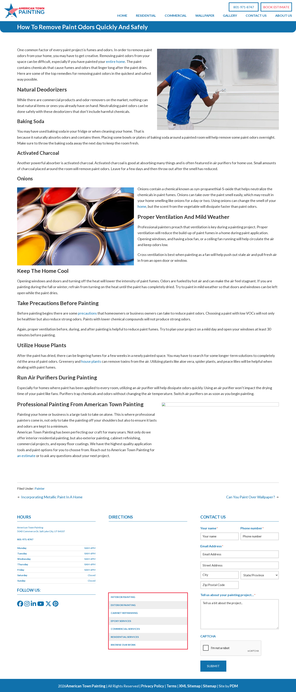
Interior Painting (123, 596)
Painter (40, 488)
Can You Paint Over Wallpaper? (250, 497)
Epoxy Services (121, 620)
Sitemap (209, 686)
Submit (213, 666)
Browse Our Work (123, 644)
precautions (87, 313)
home (142, 206)
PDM (234, 686)
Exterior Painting (123, 605)
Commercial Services (125, 628)
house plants (91, 361)
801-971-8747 (243, 7)
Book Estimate (276, 7)
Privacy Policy (152, 686)
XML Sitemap (190, 686)
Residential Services (125, 636)
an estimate (26, 455)
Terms (172, 686)
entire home (115, 61)
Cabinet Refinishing (124, 612)
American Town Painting (86, 686)
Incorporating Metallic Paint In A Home (52, 497)
